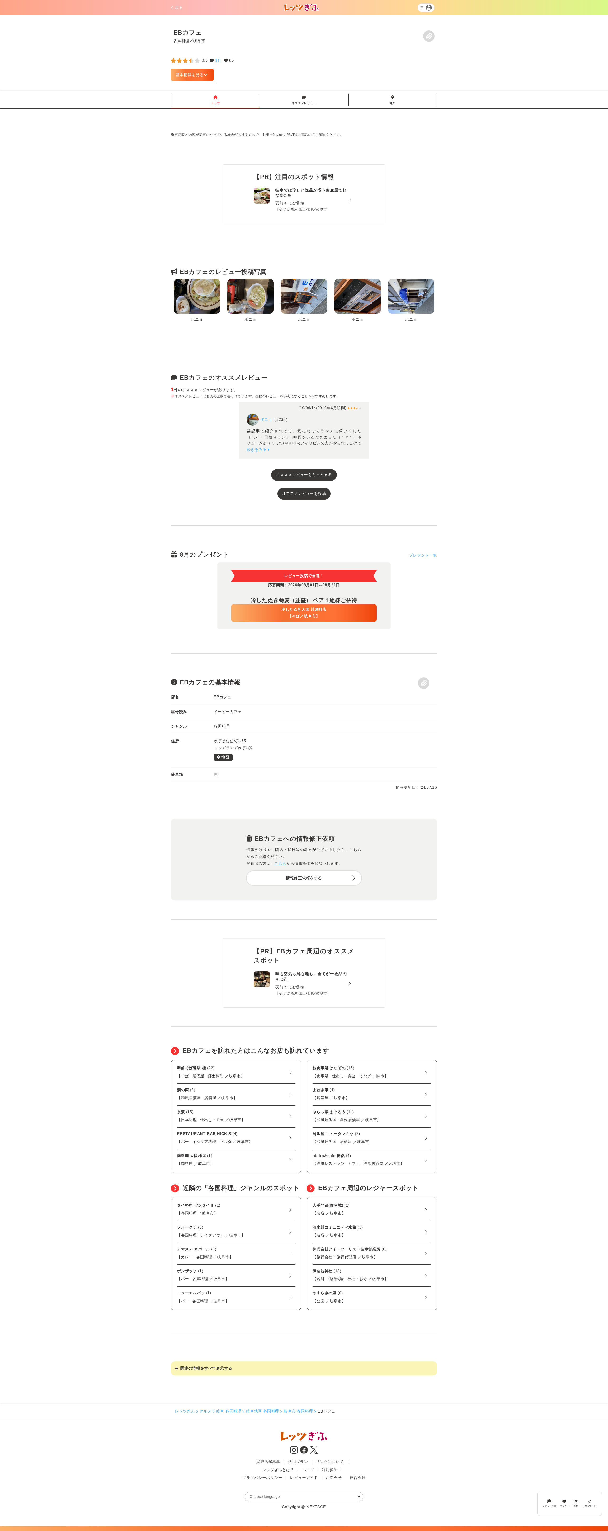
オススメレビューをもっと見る (304, 475)
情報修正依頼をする (304, 878)
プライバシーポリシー (262, 1478)
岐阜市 (199, 41)
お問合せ (334, 1478)
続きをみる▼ (259, 449)
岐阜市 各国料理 (298, 1411)
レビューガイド (304, 1478)
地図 (393, 100)
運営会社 (358, 1478)
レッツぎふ (185, 1411)
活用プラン (298, 1462)
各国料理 (181, 41)
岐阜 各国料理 (228, 1411)
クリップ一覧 (589, 1506)
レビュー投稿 (549, 1506)
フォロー (564, 1506)
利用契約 (330, 1470)
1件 (218, 60)
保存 (429, 36)
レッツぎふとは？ (278, 1470)
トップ (215, 100)
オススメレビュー (304, 100)
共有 (576, 1506)
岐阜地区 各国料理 (262, 1411)
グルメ (205, 1411)
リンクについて (330, 1462)
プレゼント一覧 (423, 555)
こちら (280, 863)
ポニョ (266, 420)
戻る (179, 7)
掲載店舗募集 (268, 1462)
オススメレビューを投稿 (304, 493)
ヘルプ (308, 1470)
